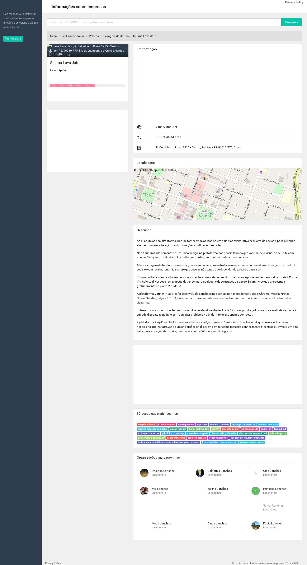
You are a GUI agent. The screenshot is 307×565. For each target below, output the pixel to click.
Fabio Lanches (272, 523)
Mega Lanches (161, 523)
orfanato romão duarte (252, 442)
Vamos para (13, 38)
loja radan (202, 424)
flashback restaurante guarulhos (247, 437)
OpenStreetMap (146, 170)
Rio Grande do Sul (72, 36)
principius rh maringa (173, 433)
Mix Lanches (160, 488)
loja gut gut (280, 429)
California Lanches (220, 470)
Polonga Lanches (163, 470)
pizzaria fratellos (166, 424)
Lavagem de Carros (116, 36)
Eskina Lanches (218, 488)
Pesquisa (291, 22)
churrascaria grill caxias (223, 433)
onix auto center (230, 429)
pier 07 (215, 429)
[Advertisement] (87, 139)
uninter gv (266, 429)
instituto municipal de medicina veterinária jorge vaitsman (168, 442)
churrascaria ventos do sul (253, 433)
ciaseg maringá (178, 429)
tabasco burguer (229, 442)
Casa (53, 36)
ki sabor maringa (176, 437)
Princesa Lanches (274, 488)
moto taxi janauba (219, 424)
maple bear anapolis (197, 433)
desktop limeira (186, 424)
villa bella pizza (278, 433)
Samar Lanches (273, 505)
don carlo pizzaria (197, 437)
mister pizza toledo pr (243, 424)
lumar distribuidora (199, 429)
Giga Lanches (272, 470)
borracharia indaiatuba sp (151, 437)
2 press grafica (210, 442)
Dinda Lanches (217, 523)
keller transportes (218, 437)
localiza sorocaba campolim (152, 429)
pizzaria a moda (249, 429)
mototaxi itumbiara (268, 424)
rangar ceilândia (146, 424)
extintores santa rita (148, 433)
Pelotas (94, 36)
